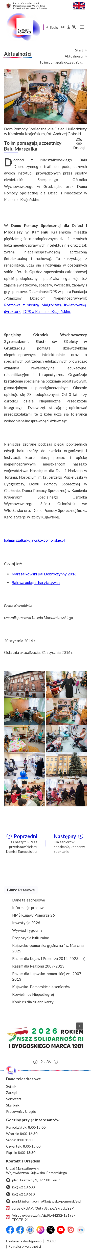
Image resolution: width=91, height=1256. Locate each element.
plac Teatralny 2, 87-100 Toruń (36, 1180)
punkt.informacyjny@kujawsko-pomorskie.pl (46, 1201)
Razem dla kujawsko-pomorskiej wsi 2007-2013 (47, 976)
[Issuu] (71, 1230)
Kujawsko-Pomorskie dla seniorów (41, 986)
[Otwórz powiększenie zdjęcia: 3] (24, 711)
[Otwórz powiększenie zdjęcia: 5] (24, 738)
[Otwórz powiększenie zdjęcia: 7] (24, 765)
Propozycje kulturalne (30, 938)
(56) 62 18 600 (23, 1187)
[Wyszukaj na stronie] (46, 27)
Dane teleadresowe (28, 900)
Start (79, 50)
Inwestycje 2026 (26, 922)
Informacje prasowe (29, 907)
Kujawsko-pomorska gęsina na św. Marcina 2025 (48, 948)
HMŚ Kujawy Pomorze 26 (33, 915)
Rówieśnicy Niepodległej (33, 994)
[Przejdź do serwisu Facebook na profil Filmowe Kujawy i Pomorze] (30, 1230)
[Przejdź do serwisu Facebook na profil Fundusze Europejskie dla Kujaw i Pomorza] (20, 1230)
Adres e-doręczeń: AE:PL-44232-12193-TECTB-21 (43, 1217)
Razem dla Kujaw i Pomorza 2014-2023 (45, 958)
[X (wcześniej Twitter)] (51, 1230)
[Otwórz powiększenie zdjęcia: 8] (66, 765)
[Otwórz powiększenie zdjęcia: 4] (66, 711)
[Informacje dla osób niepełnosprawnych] (71, 27)
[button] (45, 1038)
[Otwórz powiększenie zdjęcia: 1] (24, 684)
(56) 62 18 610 (23, 1194)
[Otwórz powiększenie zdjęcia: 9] (24, 792)
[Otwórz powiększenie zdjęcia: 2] (66, 684)
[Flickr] (81, 1230)
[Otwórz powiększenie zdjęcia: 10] (66, 792)
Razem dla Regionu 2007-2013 (38, 966)
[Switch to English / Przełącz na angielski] (79, 5)
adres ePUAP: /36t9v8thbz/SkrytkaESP (43, 1208)
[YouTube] (61, 1230)
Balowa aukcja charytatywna (36, 582)
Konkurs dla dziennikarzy (33, 1002)
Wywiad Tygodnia (27, 930)
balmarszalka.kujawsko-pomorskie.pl (34, 540)
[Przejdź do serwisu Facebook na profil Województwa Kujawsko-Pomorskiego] (10, 1230)
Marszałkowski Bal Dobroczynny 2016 (44, 574)
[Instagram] (40, 1230)
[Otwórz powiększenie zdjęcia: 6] (66, 738)
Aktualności (74, 56)
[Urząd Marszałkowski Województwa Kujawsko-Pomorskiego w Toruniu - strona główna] (23, 27)
